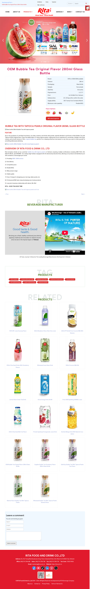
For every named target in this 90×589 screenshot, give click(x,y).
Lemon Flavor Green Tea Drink (17, 399)
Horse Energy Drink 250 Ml (45, 399)
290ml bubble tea (14, 279)
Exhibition (39, 2)
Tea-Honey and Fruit (7, 2)
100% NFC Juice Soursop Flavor (17, 331)
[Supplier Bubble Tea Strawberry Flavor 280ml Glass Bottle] (45, 450)
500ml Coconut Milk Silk (72, 365)
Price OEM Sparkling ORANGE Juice (72, 399)
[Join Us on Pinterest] (51, 568)
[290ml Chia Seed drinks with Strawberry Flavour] (18, 350)
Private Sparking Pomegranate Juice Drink (45, 432)
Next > (83, 194)
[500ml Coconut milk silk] (72, 350)
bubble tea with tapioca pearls (57, 279)
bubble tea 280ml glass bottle (27, 279)
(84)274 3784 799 (54, 561)
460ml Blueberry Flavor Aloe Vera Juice (45, 331)
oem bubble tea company (16, 282)
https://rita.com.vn (57, 564)
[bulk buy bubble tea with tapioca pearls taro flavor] (60, 113)
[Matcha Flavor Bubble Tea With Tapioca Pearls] (18, 486)
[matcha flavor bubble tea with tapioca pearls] (66, 113)
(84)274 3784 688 (25, 561)
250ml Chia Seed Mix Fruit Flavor (18, 432)
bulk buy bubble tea (70, 279)
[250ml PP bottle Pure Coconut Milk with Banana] (72, 315)
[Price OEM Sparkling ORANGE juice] (72, 384)
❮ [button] (3, 40)
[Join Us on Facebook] (34, 568)
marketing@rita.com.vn (38, 564)
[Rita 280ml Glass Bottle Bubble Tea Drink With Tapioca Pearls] (45, 144)
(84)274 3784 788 (40, 561)
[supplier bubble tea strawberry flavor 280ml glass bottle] (54, 113)
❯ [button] (87, 40)
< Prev (7, 194)
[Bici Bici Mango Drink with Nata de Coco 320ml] (72, 416)
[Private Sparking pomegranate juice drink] (45, 416)
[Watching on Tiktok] (43, 568)
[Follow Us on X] (56, 568)
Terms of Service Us (56, 583)
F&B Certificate (40, 5)
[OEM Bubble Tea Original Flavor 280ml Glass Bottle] (18, 450)
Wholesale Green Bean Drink (45, 365)
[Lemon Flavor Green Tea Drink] (18, 384)
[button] (41, 61)
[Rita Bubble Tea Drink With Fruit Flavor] (22, 189)
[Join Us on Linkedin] (47, 568)
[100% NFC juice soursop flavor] (18, 315)
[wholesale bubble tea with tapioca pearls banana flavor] (72, 113)
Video (47, 2)
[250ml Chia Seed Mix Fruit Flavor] (18, 416)
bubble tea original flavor (42, 279)
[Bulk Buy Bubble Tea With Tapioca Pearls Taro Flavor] (72, 450)
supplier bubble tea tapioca (29, 282)
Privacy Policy (46, 583)
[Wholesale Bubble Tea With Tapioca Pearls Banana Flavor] (45, 486)
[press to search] (86, 3)
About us (30, 583)
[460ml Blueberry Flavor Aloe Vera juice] (45, 315)
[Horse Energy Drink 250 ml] (45, 384)
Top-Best (54, 2)
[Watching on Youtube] (38, 568)
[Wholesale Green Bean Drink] (45, 350)
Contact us (37, 583)
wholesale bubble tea (43, 282)
